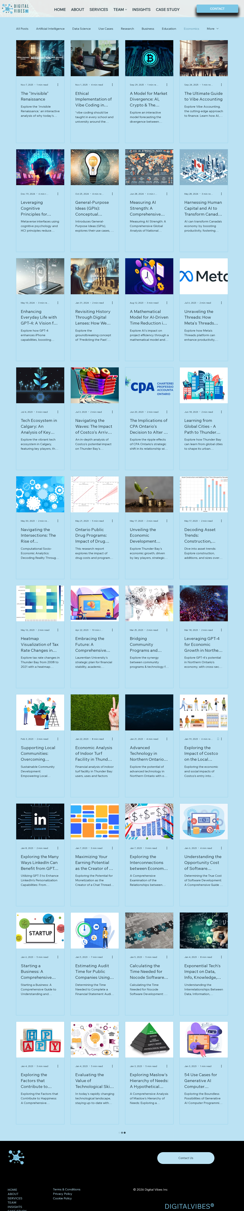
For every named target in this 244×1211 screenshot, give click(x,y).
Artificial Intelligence (50, 28)
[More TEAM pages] (126, 9)
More (210, 28)
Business (148, 28)
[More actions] (59, 84)
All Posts (22, 28)
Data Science (81, 28)
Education (169, 28)
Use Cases (105, 28)
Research (127, 28)
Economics (191, 28)
